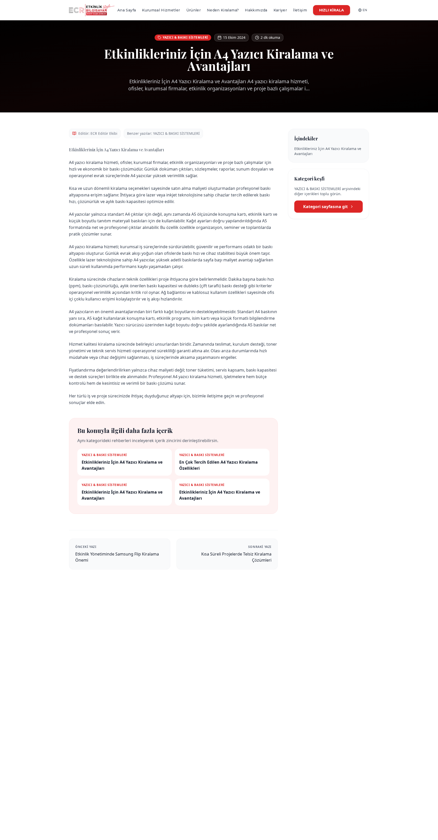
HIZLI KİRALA (331, 10)
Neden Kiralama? (223, 10)
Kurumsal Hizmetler (161, 10)
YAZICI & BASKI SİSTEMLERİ (185, 37)
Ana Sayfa (126, 10)
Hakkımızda (256, 10)
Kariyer (280, 10)
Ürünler (193, 10)
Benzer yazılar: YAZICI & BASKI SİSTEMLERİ (163, 133)
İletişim (300, 10)
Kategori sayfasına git (325, 206)
